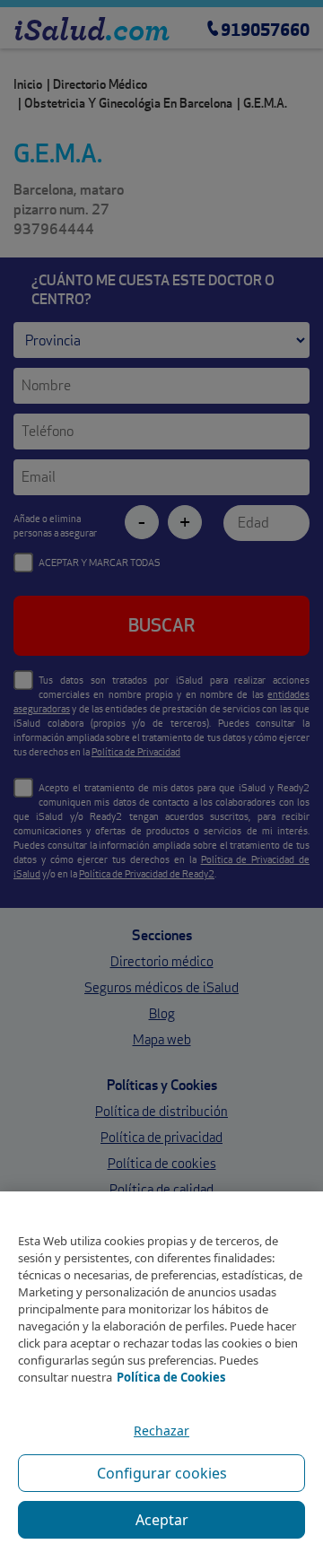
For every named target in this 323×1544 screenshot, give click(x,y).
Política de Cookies (171, 1377)
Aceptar (161, 1520)
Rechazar (161, 1430)
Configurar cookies (162, 1473)
